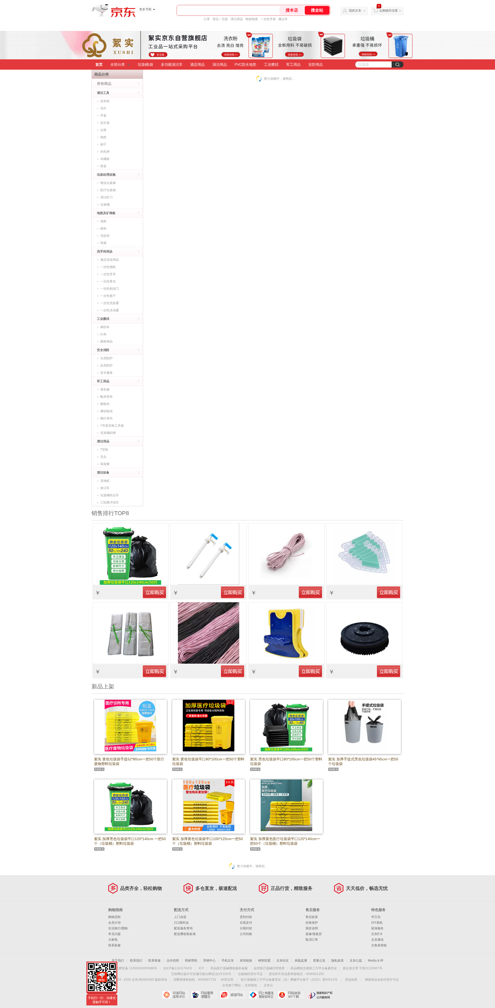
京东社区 (282, 960)
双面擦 (105, 464)
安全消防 (103, 350)
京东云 (268, 985)
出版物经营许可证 (250, 974)
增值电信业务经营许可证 (382, 979)
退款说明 (312, 928)
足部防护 (106, 365)
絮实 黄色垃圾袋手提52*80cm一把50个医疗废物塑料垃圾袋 (129, 761)
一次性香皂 (108, 281)
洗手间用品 (104, 251)
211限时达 (181, 922)
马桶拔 (105, 159)
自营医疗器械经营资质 (269, 968)
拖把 (103, 137)
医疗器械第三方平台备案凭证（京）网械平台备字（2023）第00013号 (289, 979)
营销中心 (209, 960)
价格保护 (312, 922)
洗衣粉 (105, 101)
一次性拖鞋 (108, 267)
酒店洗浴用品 (109, 260)
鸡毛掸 (105, 151)
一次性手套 (268, 19)
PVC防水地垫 (245, 64)
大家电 (113, 939)
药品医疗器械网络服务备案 (229, 968)
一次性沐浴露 (109, 310)
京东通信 (377, 939)
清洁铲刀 (106, 197)
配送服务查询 (183, 928)
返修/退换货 (314, 934)
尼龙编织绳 (108, 433)
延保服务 (377, 928)
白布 (103, 334)
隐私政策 (337, 960)
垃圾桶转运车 (109, 495)
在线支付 (246, 922)
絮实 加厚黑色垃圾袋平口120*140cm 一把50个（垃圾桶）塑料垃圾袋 (130, 841)
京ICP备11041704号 (177, 968)
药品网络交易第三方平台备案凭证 (314, 968)
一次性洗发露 (109, 303)
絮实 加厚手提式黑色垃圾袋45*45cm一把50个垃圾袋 (363, 761)
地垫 (103, 221)
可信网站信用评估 (175, 995)
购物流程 (114, 917)
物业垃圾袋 (108, 183)
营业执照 (351, 979)
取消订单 (312, 939)
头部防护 (106, 358)
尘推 (103, 130)
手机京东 (227, 960)
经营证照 (227, 979)
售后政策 (312, 917)
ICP (201, 968)
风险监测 (301, 960)
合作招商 (173, 960)
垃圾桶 (105, 204)
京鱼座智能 (379, 945)
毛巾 (103, 108)
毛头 (103, 457)
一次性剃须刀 (109, 288)
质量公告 (319, 960)
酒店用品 (197, 64)
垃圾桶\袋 (145, 64)
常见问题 (114, 934)
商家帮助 (191, 960)
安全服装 (106, 373)
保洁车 (105, 488)
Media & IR (375, 960)
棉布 (103, 228)
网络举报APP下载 (291, 995)
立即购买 (154, 592)
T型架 (104, 449)
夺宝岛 (376, 917)
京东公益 (356, 960)
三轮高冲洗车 (109, 502)
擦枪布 (105, 404)
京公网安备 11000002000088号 (135, 968)
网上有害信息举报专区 (262, 995)
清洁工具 (103, 93)
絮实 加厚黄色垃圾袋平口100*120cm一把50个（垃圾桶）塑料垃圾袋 (207, 841)
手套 (103, 115)
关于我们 (118, 960)
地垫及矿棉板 (106, 213)
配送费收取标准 (185, 934)
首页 (99, 64)
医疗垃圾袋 (108, 190)
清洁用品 (236, 19)
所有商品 (104, 84)
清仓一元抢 (220, 19)
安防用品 (315, 64)
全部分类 (117, 64)
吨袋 (103, 243)
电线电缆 (251, 19)
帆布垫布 (106, 397)
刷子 (103, 144)
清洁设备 (103, 472)
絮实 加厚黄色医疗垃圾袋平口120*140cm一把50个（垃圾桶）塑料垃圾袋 (285, 841)
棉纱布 (105, 327)
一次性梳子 (108, 296)
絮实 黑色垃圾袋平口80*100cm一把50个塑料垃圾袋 (286, 761)
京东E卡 (377, 934)
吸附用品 (106, 341)
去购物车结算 (388, 10)
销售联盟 (264, 960)
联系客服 (114, 945)
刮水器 (105, 123)
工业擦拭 (271, 64)
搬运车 (283, 19)
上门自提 (180, 917)
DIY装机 (377, 922)
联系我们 (136, 960)
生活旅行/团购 (118, 928)
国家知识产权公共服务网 (320, 995)
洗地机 (105, 481)
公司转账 (246, 934)
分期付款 (246, 928)
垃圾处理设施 (106, 174)
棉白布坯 (106, 418)
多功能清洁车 (172, 64)
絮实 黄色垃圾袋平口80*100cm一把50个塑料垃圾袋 (208, 761)
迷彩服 (105, 389)
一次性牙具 (108, 274)
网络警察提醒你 (204, 995)
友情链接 (246, 960)
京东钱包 (251, 985)
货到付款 (246, 917)
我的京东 (355, 10)
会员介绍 (114, 922)
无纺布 (105, 236)
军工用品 (293, 64)
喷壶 (103, 166)
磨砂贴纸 (106, 411)
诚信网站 (233, 995)
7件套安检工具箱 (112, 425)
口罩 (207, 19)
